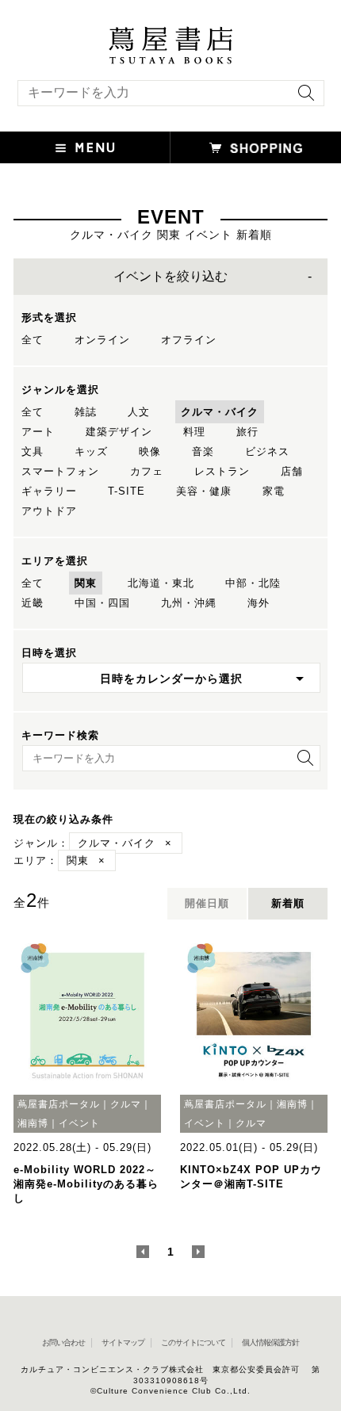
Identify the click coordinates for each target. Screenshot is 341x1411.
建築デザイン (119, 432)
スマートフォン (60, 471)
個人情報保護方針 (270, 1342)
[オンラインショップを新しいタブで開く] (255, 147)
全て (32, 340)
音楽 (203, 451)
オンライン (102, 340)
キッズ (91, 451)
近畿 (32, 603)
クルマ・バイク (220, 412)
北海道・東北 (161, 583)
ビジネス (267, 451)
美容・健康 (204, 491)
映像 (150, 451)
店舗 (292, 471)
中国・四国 (102, 603)
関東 (86, 583)
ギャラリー (49, 491)
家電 (273, 491)
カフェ (146, 471)
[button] (85, 147)
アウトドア (49, 511)
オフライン (188, 340)
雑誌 (86, 412)
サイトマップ (123, 1342)
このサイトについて (193, 1342)
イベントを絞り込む (170, 276)
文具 (32, 451)
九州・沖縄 (188, 603)
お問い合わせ (63, 1342)
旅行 (247, 432)
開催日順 (207, 903)
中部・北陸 (253, 583)
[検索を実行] (302, 98)
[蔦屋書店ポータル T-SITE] (170, 34)
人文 (139, 412)
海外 (258, 603)
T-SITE (126, 491)
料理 (194, 432)
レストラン (222, 471)
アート (38, 432)
